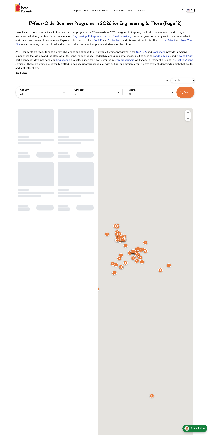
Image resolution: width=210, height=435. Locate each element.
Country (24, 90)
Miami (171, 40)
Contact (141, 11)
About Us (119, 11)
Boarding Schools (101, 11)
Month (132, 90)
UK (100, 40)
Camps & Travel (80, 11)
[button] (41, 92)
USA (94, 40)
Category (79, 90)
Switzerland (114, 40)
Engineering (80, 36)
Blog (130, 11)
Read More (21, 73)
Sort (167, 80)
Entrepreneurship (98, 36)
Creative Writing (122, 36)
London (162, 40)
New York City (185, 56)
